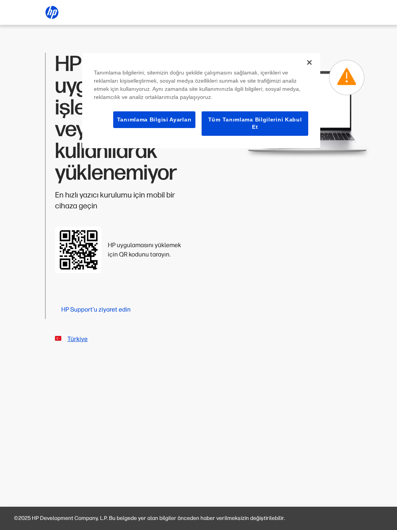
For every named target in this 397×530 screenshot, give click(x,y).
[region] (201, 100)
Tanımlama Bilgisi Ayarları (154, 119)
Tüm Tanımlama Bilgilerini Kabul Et (255, 123)
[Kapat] (309, 62)
